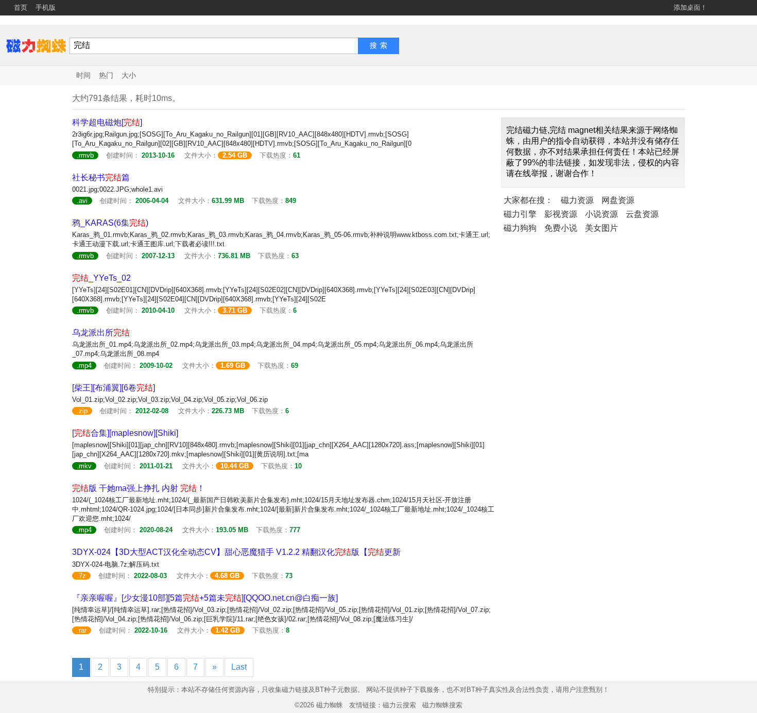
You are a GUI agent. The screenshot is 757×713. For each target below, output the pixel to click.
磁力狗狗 (520, 228)
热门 (106, 75)
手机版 (46, 7)
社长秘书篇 (101, 177)
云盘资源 (642, 214)
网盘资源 (617, 200)
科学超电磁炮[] (107, 122)
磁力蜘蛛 (329, 705)
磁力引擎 (520, 214)
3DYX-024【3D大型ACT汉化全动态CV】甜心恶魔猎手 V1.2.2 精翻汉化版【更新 (236, 552)
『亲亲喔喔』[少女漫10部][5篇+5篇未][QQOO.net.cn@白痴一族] (205, 597)
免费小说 (560, 228)
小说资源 (601, 214)
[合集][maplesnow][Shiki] (125, 433)
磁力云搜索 (399, 705)
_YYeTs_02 (101, 278)
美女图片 (601, 228)
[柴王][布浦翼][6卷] (113, 387)
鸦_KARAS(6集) (110, 222)
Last (239, 667)
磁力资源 (577, 200)
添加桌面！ (690, 7)
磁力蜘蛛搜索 (442, 705)
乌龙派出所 (101, 332)
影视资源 (560, 214)
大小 (129, 75)
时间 (83, 75)
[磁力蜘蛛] (36, 45)
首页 (20, 7)
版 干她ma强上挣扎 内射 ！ (138, 488)
